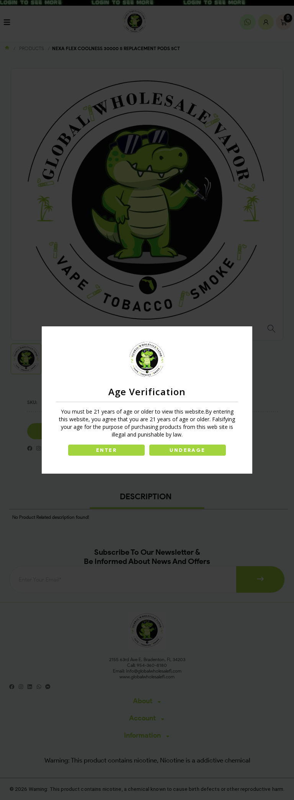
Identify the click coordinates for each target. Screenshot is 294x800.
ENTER (106, 450)
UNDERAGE (187, 450)
